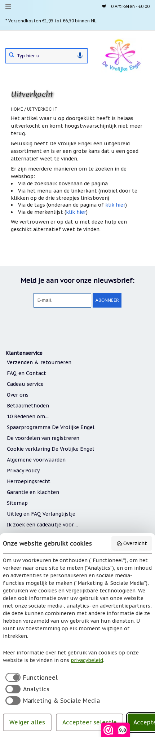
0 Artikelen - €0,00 (130, 6)
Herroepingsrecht (28, 481)
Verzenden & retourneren (39, 362)
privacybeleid (87, 660)
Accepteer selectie (89, 722)
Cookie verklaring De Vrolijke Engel (50, 449)
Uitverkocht (42, 109)
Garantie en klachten (33, 492)
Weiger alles (27, 722)
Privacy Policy (23, 470)
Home (17, 109)
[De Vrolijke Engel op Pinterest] (77, 322)
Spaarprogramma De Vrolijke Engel (50, 427)
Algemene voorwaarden (36, 459)
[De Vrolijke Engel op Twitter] (64, 322)
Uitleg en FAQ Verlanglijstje (41, 514)
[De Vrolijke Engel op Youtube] (90, 322)
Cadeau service (25, 384)
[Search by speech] (80, 56)
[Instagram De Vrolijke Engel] (103, 322)
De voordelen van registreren (43, 438)
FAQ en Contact (26, 373)
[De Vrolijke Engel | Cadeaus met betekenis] (121, 55)
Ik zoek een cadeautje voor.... (42, 524)
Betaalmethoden (28, 405)
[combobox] (46, 55)
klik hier (115, 205)
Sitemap (17, 503)
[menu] (8, 7)
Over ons (17, 395)
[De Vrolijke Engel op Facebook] (51, 322)
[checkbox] (30, 677)
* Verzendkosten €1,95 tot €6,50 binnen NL (51, 20)
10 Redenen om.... (28, 416)
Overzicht (135, 543)
